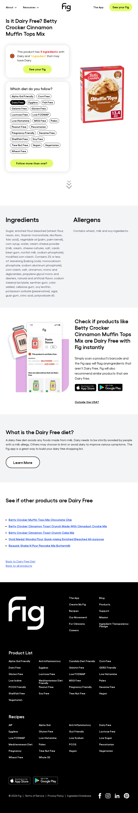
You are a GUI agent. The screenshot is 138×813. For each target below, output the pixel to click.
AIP (10, 725)
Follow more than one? (31, 163)
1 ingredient (38, 56)
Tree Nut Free (20, 145)
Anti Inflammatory (50, 661)
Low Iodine (15, 680)
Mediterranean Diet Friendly (51, 681)
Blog (102, 598)
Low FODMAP (41, 114)
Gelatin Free (19, 108)
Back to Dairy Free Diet (20, 561)
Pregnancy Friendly (23, 132)
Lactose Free (20, 114)
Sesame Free (47, 132)
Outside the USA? (87, 402)
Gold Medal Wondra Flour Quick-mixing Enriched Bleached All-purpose (56, 539)
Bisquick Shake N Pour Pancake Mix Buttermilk (39, 545)
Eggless (33, 102)
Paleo (54, 120)
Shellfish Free (20, 138)
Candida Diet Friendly (82, 661)
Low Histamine (20, 120)
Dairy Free (18, 102)
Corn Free (44, 96)
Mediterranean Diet (21, 744)
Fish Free (47, 102)
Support (104, 610)
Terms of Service (34, 795)
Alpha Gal (44, 725)
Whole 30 (44, 757)
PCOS (72, 744)
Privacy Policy (56, 795)
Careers (74, 630)
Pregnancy (15, 750)
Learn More (22, 462)
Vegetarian (52, 145)
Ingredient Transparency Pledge (113, 624)
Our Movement (78, 617)
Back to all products (19, 565)
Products (104, 604)
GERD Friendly (107, 667)
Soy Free (38, 138)
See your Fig (120, 7)
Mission (103, 617)
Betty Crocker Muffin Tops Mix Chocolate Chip (40, 519)
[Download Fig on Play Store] (45, 780)
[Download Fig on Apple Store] (19, 780)
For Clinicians (77, 623)
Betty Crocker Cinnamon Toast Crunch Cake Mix (41, 532)
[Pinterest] (126, 795)
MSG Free (40, 120)
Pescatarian (38, 126)
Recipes (74, 610)
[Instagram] (108, 795)
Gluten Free (38, 108)
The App (98, 7)
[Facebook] (99, 795)
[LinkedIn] (117, 796)
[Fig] (66, 7)
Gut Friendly (76, 731)
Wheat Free (19, 151)
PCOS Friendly (17, 687)
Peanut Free (19, 126)
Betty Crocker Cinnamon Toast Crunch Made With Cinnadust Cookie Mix (58, 526)
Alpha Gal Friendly (22, 96)
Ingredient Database (79, 795)
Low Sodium (76, 738)
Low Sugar (105, 738)
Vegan (36, 145)
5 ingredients (49, 51)
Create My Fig (77, 604)
